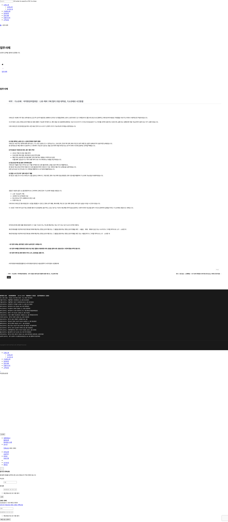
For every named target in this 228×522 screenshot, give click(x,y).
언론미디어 (7, 365)
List (9, 277)
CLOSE (2, 434)
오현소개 (6, 353)
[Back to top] (0, 371)
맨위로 (6, 465)
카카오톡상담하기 (6, 453)
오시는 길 (10, 357)
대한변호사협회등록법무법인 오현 (8, 440)
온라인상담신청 (6, 457)
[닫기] (2, 468)
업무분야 (6, 361)
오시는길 (6, 462)
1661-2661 (9, 505)
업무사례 (6, 363)
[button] (3, 68)
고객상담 (6, 368)
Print (217, 269)
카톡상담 (20, 505)
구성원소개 (7, 359)
